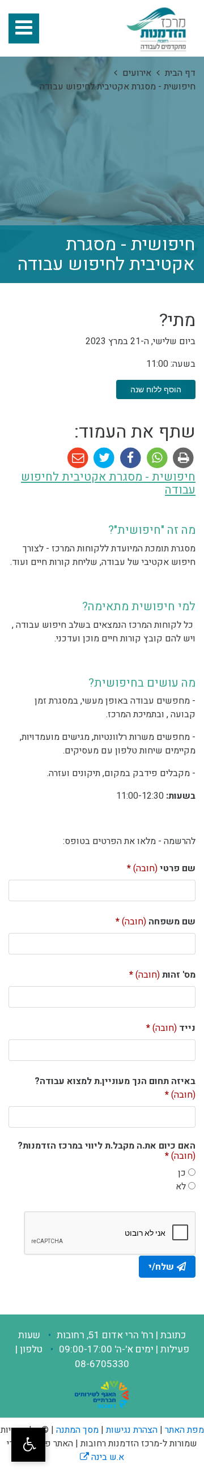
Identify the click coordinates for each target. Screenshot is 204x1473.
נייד (167, 1026)
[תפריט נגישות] (28, 1445)
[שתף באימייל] (78, 458)
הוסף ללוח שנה (155, 389)
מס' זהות (158, 973)
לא (181, 1186)
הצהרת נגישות (132, 1430)
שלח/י (161, 1267)
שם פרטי (157, 866)
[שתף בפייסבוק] (129, 458)
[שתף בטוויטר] (103, 458)
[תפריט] (23, 29)
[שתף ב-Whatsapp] (156, 458)
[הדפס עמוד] (182, 458)
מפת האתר (184, 1430)
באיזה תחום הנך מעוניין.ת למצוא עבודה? (115, 1086)
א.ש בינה (102, 1457)
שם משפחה (151, 919)
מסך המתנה (77, 1430)
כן (182, 1173)
